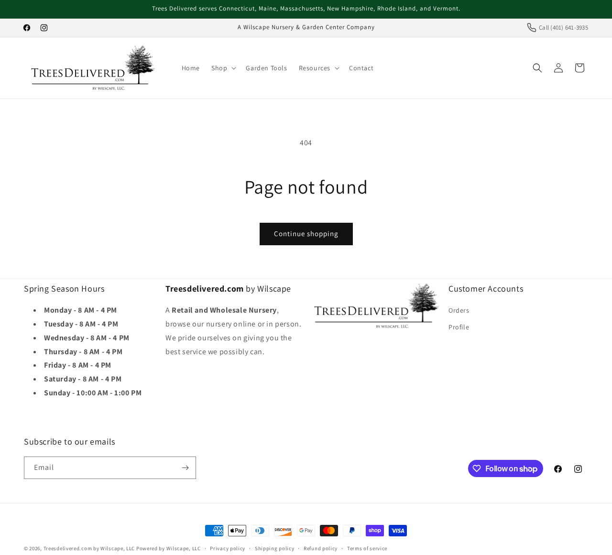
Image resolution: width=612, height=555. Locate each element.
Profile (458, 327)
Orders (459, 310)
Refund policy (321, 548)
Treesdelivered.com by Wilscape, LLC (89, 548)
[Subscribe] (185, 468)
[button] (223, 68)
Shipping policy (275, 548)
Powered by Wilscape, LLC (168, 548)
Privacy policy (227, 548)
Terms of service (367, 548)
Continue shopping (306, 233)
